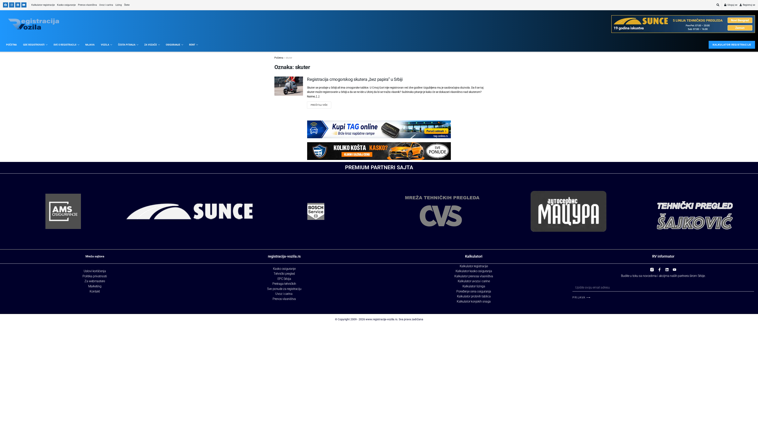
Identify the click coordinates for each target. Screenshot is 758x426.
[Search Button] (718, 5)
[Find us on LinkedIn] (17, 5)
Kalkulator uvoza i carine (474, 281)
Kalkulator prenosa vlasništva (473, 276)
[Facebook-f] (659, 268)
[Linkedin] (667, 268)
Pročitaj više (319, 105)
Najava (90, 44)
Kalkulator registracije (43, 5)
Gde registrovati (34, 44)
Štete (126, 5)
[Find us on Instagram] (11, 5)
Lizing (118, 5)
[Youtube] (674, 268)
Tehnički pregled (284, 274)
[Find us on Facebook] (5, 5)
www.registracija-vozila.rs (381, 319)
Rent (192, 44)
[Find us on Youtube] (23, 5)
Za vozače (150, 44)
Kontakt (95, 291)
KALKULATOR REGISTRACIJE (732, 44)
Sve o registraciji (64, 44)
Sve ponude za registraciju (284, 289)
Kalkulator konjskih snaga (474, 301)
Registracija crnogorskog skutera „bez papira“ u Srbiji (354, 79)
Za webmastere (94, 281)
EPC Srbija (284, 279)
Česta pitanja (126, 44)
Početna (11, 44)
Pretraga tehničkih (284, 284)
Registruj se (748, 5)
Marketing (94, 286)
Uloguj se (732, 5)
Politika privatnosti (95, 276)
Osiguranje (173, 44)
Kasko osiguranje (66, 5)
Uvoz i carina (106, 5)
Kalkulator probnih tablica (474, 296)
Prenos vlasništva (87, 5)
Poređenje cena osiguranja (473, 291)
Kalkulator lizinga (473, 286)
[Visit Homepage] (33, 24)
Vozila (105, 44)
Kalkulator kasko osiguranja (474, 271)
